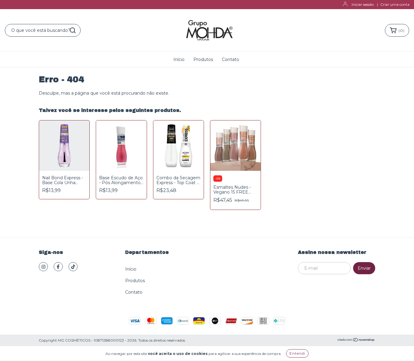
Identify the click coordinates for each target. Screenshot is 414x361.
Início (179, 59)
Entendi (297, 353)
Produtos (203, 59)
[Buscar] (73, 30)
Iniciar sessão (363, 4)
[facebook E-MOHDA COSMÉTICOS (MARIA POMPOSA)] (58, 266)
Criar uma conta (394, 4)
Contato (230, 59)
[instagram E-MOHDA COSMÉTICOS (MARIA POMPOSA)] (43, 266)
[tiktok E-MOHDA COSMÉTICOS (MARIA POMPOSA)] (73, 266)
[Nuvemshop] (356, 340)
